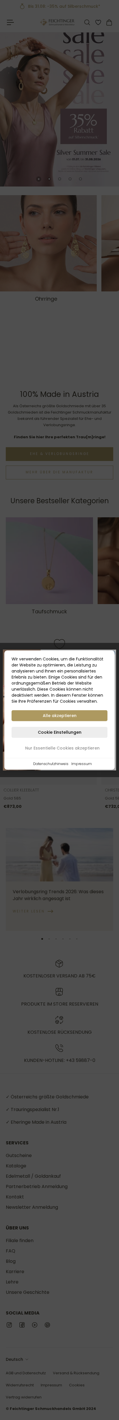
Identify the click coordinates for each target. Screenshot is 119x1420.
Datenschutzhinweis (50, 763)
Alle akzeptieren (60, 715)
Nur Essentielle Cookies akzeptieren (62, 748)
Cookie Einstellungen (59, 732)
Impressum (81, 763)
